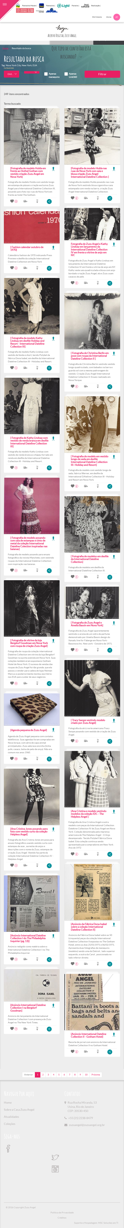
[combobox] (11, 74)
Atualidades (11, 1116)
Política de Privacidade (62, 1212)
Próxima (96, 1074)
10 (86, 1074)
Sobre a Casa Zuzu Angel (19, 1109)
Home (5, 48)
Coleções (9, 1123)
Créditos (62, 1217)
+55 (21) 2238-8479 (80, 1118)
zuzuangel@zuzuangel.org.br (87, 1125)
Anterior (28, 1074)
